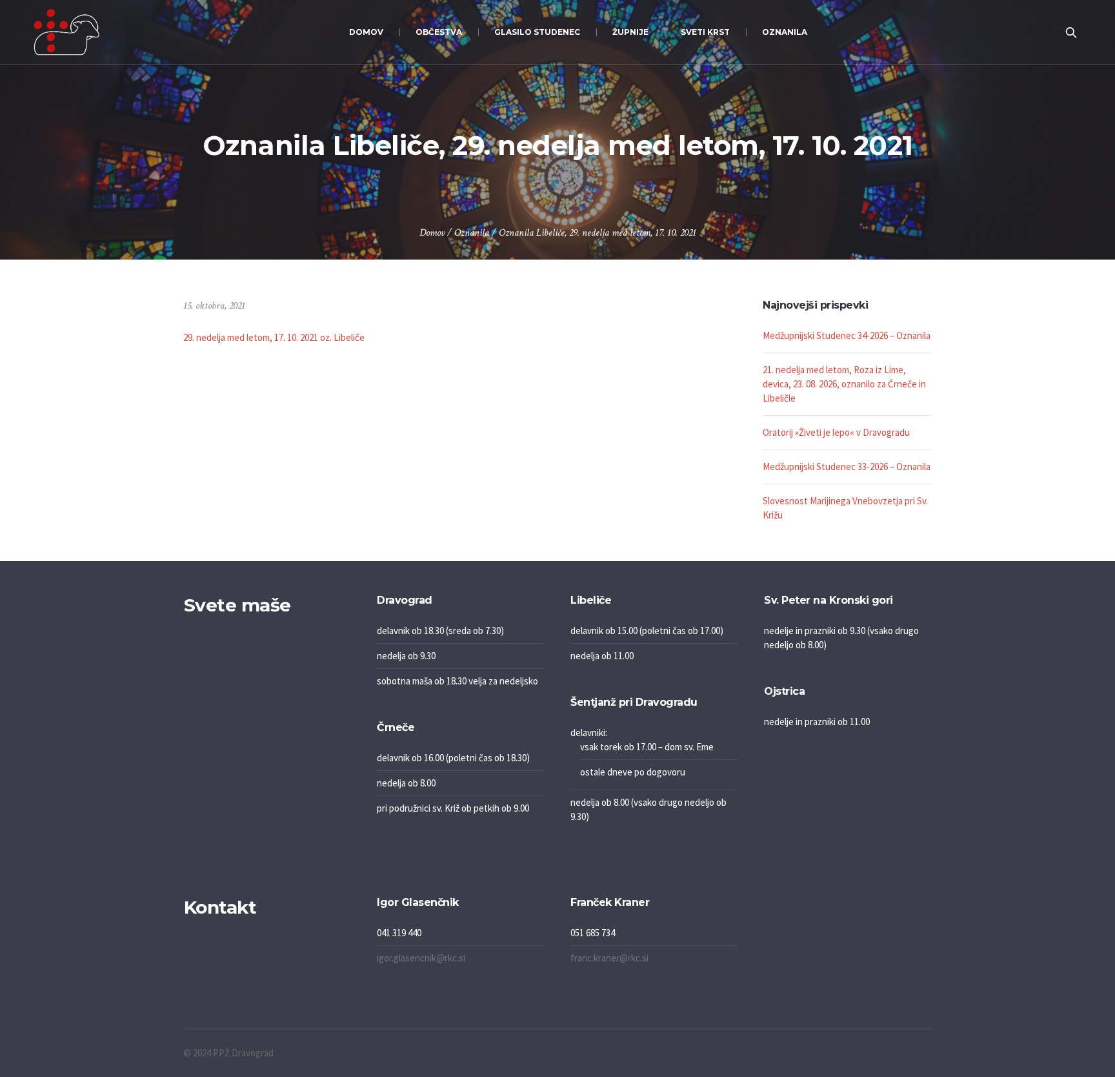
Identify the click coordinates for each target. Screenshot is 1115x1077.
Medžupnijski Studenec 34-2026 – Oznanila (846, 335)
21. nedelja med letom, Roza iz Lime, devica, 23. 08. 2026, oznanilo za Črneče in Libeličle (844, 384)
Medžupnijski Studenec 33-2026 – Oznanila (846, 466)
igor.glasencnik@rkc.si (421, 958)
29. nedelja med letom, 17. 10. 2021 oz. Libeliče (274, 337)
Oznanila (471, 233)
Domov (432, 233)
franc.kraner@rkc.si (609, 958)
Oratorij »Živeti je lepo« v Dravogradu (836, 432)
